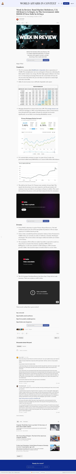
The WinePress (22, 386)
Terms (13, 472)
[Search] (59, 3)
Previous (21, 337)
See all (18, 456)
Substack (63, 472)
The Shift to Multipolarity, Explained (23, 439)
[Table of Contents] (1, 237)
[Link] (15, 67)
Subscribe (66, 3)
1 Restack (30, 329)
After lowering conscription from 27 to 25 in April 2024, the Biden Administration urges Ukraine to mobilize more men (29, 449)
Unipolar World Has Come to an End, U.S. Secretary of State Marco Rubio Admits (31, 425)
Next (56, 337)
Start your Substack (35, 472)
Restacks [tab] (24, 346)
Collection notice (17, 472)
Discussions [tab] (25, 421)
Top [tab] (17, 421)
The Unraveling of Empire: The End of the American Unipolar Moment (31, 436)
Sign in (72, 3)
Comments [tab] (19, 346)
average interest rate (52, 109)
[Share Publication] (61, 3)
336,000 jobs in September (39, 70)
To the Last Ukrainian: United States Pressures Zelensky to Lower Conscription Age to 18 (32, 446)
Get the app (43, 472)
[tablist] (21, 346)
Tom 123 (21, 357)
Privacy (10, 472)
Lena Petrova (21, 18)
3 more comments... (20, 415)
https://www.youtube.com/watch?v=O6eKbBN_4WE (29, 398)
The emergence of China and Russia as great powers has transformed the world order (31, 429)
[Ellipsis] (59, 357)
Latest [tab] (21, 421)
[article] (38, 429)
